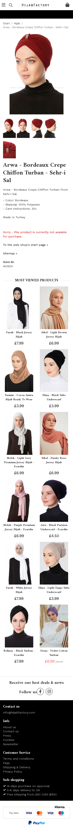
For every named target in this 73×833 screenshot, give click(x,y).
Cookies (8, 739)
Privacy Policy (12, 771)
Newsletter (10, 744)
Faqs (6, 763)
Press (7, 735)
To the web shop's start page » (25, 244)
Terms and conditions (18, 758)
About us (9, 727)
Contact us (11, 731)
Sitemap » (10, 253)
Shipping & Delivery (16, 767)
